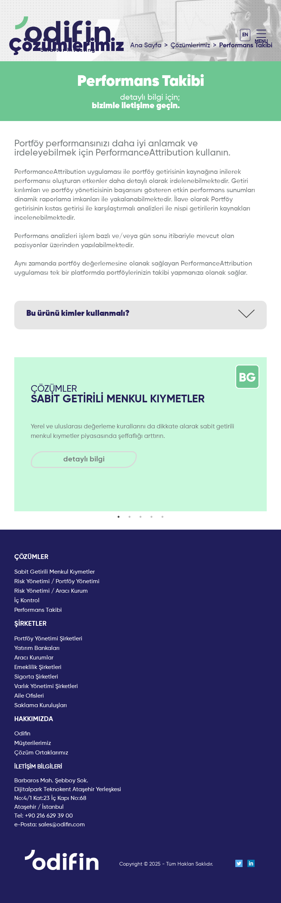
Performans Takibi (38, 610)
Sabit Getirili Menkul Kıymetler (54, 572)
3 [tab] (140, 516)
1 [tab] (118, 516)
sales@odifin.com (61, 825)
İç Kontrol (27, 601)
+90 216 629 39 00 (49, 816)
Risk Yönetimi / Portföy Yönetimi (57, 582)
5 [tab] (162, 516)
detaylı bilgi (84, 459)
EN (245, 34)
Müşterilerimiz (32, 743)
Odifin (22, 734)
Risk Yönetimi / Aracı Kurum (51, 591)
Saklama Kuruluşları (40, 706)
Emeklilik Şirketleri (37, 667)
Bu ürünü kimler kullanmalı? (78, 314)
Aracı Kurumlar (33, 658)
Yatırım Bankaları (37, 648)
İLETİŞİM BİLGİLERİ (38, 767)
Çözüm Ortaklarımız (41, 753)
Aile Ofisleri (29, 696)
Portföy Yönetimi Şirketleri (48, 639)
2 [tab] (129, 516)
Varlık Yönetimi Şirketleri (46, 687)
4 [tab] (151, 516)
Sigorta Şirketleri (36, 677)
